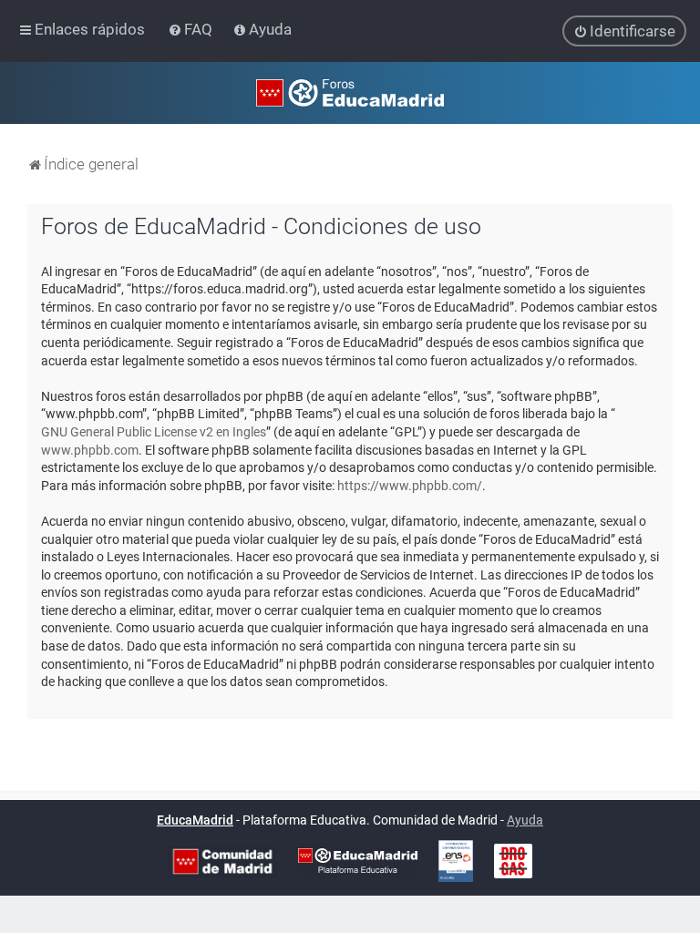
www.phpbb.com (90, 450)
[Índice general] (350, 93)
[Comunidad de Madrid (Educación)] (222, 861)
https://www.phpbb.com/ (409, 485)
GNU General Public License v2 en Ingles (153, 432)
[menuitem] (192, 29)
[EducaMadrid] (357, 861)
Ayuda (525, 820)
